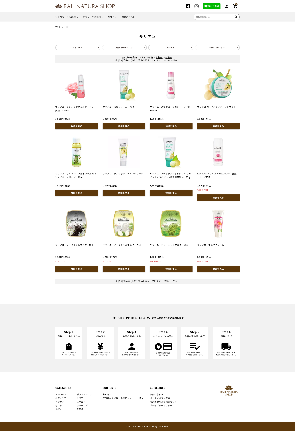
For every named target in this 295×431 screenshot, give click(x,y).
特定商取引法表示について (163, 401)
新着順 (168, 57)
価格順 (159, 57)
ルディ (58, 409)
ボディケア (61, 398)
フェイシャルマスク (124, 47)
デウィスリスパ (84, 394)
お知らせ (112, 16)
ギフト (58, 405)
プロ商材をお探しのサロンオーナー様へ (123, 398)
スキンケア (77, 47)
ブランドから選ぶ (92, 16)
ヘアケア (59, 401)
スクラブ (170, 47)
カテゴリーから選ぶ (65, 16)
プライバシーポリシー (161, 405)
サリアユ (68, 27)
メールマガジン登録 (160, 398)
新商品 (80, 409)
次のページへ (170, 60)
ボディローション (217, 47)
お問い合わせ (128, 16)
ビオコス (81, 401)
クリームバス (83, 405)
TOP (57, 27)
